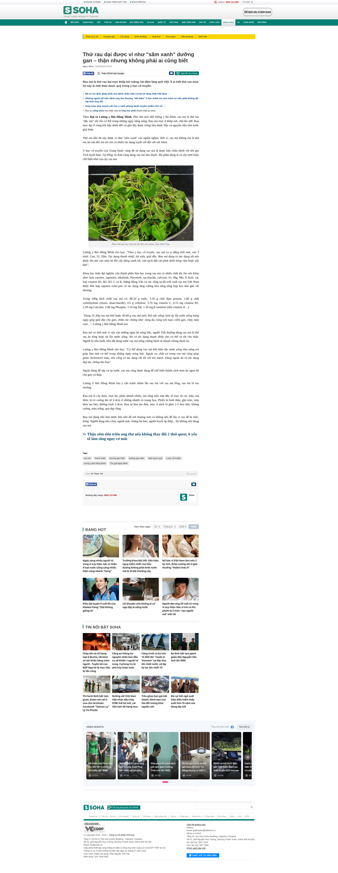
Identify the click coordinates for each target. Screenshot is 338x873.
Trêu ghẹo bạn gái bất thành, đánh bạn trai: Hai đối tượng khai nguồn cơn (154, 701)
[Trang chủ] (81, 12)
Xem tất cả (244, 727)
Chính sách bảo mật (196, 848)
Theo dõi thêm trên (220, 727)
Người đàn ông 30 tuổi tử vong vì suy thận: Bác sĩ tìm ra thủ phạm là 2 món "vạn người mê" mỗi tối (180, 609)
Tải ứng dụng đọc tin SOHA (125, 807)
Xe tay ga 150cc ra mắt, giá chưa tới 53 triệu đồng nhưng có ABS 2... (195, 767)
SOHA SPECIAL (139, 2)
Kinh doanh (120, 22)
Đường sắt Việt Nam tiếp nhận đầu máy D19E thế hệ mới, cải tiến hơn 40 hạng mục (125, 701)
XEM (193, 526)
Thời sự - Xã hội (108, 816)
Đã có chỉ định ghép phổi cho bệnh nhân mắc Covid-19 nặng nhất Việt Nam (126, 93)
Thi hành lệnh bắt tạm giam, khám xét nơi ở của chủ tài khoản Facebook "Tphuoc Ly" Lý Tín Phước (96, 703)
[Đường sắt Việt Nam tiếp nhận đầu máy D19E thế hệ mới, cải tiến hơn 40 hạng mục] (126, 684)
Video (231, 816)
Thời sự (107, 22)
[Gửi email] (171, 73)
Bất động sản (136, 22)
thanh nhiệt (100, 458)
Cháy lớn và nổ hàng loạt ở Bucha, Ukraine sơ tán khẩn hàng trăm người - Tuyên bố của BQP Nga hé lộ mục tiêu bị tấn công (96, 662)
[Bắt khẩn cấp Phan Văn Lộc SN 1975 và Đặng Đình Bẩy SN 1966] (101, 755)
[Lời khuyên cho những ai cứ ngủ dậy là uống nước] (141, 589)
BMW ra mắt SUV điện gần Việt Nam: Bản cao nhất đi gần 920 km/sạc (226, 767)
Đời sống (262, 22)
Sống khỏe (228, 22)
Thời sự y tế (92, 36)
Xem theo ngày (142, 526)
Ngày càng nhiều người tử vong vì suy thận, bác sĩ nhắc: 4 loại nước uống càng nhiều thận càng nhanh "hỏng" (100, 566)
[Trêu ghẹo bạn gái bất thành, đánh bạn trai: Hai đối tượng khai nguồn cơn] (155, 684)
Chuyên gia (109, 36)
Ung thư (156, 36)
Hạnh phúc (88, 22)
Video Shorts (95, 727)
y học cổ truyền (173, 458)
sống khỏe (98, 110)
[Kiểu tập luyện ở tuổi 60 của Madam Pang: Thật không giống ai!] (101, 589)
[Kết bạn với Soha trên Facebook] (183, 497)
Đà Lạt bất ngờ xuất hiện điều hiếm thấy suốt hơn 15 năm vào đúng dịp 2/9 (183, 701)
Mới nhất (74, 22)
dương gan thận (117, 458)
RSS (247, 816)
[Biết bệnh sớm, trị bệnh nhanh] (258, 12)
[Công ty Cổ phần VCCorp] (126, 827)
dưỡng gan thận (136, 458)
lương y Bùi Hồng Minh (95, 463)
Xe (238, 22)
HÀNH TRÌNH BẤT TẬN (116, 2)
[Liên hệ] (193, 484)
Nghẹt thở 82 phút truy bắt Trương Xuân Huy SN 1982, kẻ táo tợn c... (131, 767)
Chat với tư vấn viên (204, 855)
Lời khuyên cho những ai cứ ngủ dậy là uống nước (139, 605)
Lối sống (124, 36)
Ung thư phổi (128, 110)
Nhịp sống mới (188, 22)
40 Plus (150, 22)
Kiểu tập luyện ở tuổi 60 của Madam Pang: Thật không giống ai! (99, 607)
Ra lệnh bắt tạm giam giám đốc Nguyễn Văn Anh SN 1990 (184, 657)
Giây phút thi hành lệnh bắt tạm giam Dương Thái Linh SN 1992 (163, 767)
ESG (99, 22)
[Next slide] (247, 757)
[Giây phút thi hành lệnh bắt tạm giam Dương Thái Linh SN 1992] (164, 755)
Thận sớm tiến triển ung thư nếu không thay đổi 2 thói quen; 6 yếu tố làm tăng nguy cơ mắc (142, 436)
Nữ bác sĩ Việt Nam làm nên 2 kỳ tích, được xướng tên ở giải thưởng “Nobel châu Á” (179, 564)
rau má (87, 458)
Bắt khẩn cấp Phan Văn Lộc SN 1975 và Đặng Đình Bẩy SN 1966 (100, 767)
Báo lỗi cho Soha (189, 73)
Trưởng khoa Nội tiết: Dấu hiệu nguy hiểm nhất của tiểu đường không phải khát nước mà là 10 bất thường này (141, 566)
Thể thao (173, 22)
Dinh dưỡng (140, 36)
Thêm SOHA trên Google (112, 73)
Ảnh (240, 816)
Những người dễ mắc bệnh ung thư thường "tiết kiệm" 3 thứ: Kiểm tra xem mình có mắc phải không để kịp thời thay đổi (141, 100)
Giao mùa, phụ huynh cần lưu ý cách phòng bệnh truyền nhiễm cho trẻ (124, 106)
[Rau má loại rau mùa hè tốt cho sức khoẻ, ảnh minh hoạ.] (141, 203)
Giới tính (202, 36)
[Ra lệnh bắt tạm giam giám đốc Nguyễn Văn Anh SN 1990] (185, 641)
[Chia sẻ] (88, 73)
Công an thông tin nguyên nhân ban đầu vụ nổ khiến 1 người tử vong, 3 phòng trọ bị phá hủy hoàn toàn (125, 660)
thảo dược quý (155, 458)
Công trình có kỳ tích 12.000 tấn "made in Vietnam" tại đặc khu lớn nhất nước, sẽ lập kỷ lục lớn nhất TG (154, 660)
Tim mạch (171, 36)
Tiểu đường (187, 36)
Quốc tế (162, 22)
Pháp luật (214, 22)
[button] (165, 782)
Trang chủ (93, 816)
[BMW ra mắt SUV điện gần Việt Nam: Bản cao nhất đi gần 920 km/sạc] (226, 755)
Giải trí (202, 22)
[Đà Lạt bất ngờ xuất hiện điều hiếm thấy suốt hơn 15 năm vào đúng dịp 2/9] (185, 684)
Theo (140, 474)
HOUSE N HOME (93, 2)
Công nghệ (248, 22)
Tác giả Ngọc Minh (119, 463)
